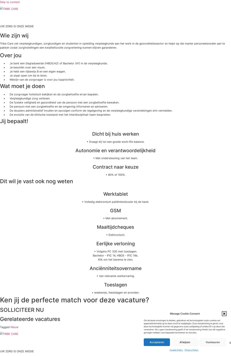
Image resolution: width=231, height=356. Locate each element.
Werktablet (115, 194)
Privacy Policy (191, 350)
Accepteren (157, 342)
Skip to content (10, 2)
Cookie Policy (176, 350)
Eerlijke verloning (115, 243)
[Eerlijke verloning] (115, 238)
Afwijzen (185, 342)
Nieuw (14, 327)
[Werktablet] (115, 188)
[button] (224, 313)
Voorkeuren (213, 342)
